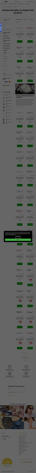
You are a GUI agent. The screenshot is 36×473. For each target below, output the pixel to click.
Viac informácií (12, 234)
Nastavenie (18, 236)
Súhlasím (18, 239)
